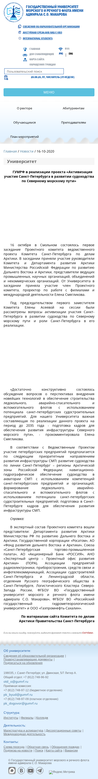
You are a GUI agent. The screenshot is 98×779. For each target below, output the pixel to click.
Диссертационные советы (63, 730)
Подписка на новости (18, 750)
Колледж (42, 717)
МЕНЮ (49, 92)
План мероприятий (24, 136)
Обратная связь (38, 747)
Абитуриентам (73, 108)
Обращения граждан (42, 64)
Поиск (39, 750)
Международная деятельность (24, 734)
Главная (34, 49)
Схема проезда (14, 747)
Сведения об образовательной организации (51, 26)
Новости (27, 151)
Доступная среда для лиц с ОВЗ (42, 32)
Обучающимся (24, 122)
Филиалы (27, 717)
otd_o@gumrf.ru (16, 681)
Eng (71, 53)
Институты (11, 717)
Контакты (11, 742)
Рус (61, 53)
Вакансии (71, 750)
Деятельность (14, 725)
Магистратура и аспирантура (23, 730)
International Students (38, 38)
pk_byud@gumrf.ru (18, 694)
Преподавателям (73, 122)
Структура (11, 712)
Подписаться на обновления (23, 663)
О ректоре (24, 108)
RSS (67, 48)
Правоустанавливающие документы (28, 659)
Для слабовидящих (41, 54)
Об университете (17, 651)
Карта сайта (36, 59)
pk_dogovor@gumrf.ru (21, 703)
